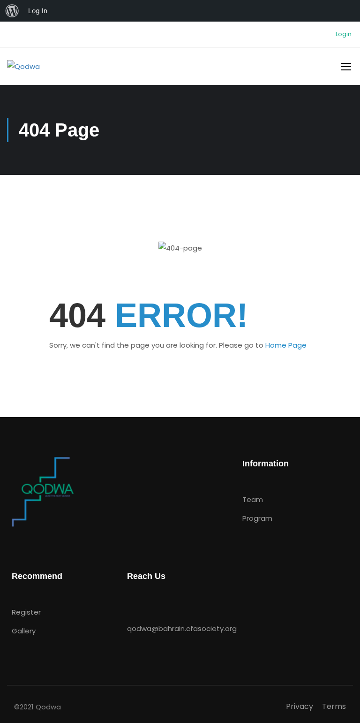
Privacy (299, 706)
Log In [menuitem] (37, 11)
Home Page (286, 345)
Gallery (24, 631)
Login (344, 34)
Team (252, 499)
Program (257, 518)
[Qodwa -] (43, 66)
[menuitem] (12, 11)
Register (26, 612)
